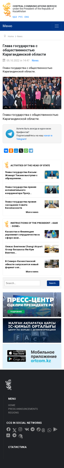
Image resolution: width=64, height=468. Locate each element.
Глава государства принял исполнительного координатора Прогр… (20, 190)
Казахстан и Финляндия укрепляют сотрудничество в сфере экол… (22, 234)
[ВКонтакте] (6, 151)
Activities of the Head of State (30, 165)
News (35, 60)
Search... (53, 283)
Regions (13, 412)
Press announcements (23, 408)
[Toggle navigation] (56, 26)
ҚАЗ (15, 17)
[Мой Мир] (16, 151)
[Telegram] (31, 151)
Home (11, 405)
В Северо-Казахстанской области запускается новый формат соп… (21, 264)
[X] (21, 151)
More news (32, 212)
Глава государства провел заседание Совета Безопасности (20, 204)
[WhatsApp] (26, 151)
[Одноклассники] (11, 151)
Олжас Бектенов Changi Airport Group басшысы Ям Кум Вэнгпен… (23, 249)
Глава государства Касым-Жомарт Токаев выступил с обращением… (21, 175)
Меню (7, 26)
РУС (20, 17)
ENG (27, 17)
